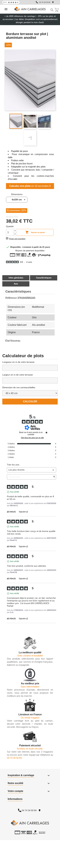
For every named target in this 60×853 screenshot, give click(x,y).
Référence (11, 298)
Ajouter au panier (35, 232)
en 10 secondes (29, 186)
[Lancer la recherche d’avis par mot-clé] (54, 476)
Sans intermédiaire (30, 686)
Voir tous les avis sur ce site (32, 438)
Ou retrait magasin (30, 717)
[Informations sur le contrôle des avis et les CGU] (46, 432)
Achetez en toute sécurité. (30, 748)
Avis (16, 284)
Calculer (30, 401)
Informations (15, 799)
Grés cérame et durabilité (30, 655)
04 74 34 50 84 (44, 2)
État (7, 340)
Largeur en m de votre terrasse (17, 374)
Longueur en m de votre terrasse (18, 362)
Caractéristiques (43, 278)
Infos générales (16, 278)
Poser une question (17, 239)
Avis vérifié (14, 492)
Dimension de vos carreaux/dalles (18, 387)
